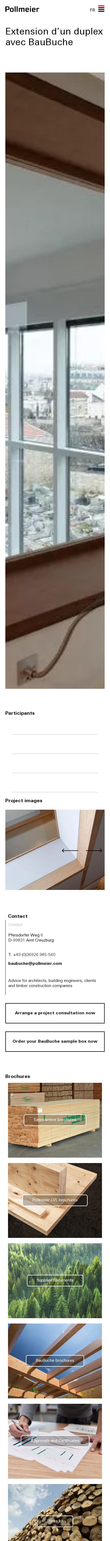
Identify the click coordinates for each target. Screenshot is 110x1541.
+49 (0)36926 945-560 (34, 955)
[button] (70, 851)
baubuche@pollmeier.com (35, 964)
